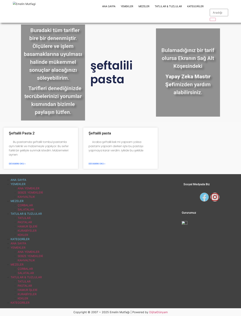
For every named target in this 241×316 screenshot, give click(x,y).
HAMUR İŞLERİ (27, 226)
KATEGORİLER (195, 6)
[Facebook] (204, 197)
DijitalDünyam (158, 312)
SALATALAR (26, 209)
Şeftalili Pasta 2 (22, 133)
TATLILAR (24, 218)
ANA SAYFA (108, 6)
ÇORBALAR (25, 205)
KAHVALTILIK (26, 196)
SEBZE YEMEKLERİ (30, 192)
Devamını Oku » (17, 163)
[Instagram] (214, 197)
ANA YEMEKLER (28, 188)
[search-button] (213, 19)
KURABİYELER (27, 230)
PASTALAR (25, 222)
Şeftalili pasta (100, 133)
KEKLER (23, 235)
